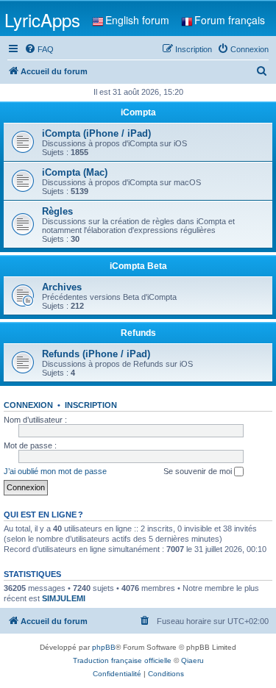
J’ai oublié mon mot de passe (55, 471)
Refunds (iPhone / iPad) (96, 353)
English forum (137, 19)
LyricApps (42, 19)
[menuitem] (39, 49)
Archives (62, 287)
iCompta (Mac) (74, 172)
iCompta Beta (138, 266)
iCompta (138, 112)
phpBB (104, 647)
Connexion (28, 405)
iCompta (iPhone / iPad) (96, 133)
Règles (57, 211)
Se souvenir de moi (198, 471)
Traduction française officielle (122, 660)
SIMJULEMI (63, 598)
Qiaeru (192, 660)
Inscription (91, 405)
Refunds (138, 333)
